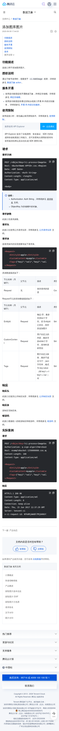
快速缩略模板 (11, 580)
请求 (6, 51)
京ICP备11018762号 (29, 716)
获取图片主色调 (12, 601)
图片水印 (9, 617)
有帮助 (23, 548)
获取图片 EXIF (11, 596)
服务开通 (8, 44)
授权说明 (8, 41)
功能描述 (8, 37)
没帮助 (41, 548)
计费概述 (9, 575)
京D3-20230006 (38, 718)
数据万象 (28, 12)
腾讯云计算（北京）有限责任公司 (22, 713)
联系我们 (29, 685)
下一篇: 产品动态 (9, 530)
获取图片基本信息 (13, 591)
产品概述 (9, 585)
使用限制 (8, 48)
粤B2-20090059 (49, 708)
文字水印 (9, 612)
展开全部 (8, 54)
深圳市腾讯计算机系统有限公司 (15, 708)
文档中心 (6, 18)
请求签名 (9, 607)
